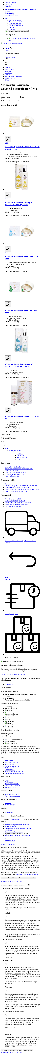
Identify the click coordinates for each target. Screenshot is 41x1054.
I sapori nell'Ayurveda (12, 476)
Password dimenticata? (12, 784)
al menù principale (10, 2)
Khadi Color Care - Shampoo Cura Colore (18, 502)
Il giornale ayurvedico (12, 794)
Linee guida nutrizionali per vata (15, 467)
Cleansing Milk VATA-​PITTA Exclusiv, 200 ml (20, 365)
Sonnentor (8, 484)
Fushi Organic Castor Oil (13, 506)
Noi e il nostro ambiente (12, 796)
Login (7, 50)
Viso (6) (19, 459)
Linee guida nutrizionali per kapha (15, 472)
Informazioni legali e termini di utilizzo (17, 825)
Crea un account (10, 57)
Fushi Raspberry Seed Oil (13, 499)
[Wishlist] (6, 60)
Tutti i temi (12, 29)
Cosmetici (16, 452)
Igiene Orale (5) (22, 457)
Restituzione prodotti (15, 22)
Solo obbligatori (12, 878)
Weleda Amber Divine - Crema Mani (16, 504)
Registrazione (9, 782)
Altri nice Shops (10, 841)
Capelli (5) (20, 454)
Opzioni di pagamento (16, 25)
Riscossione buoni (10, 787)
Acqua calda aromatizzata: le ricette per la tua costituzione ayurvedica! (19, 469)
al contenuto (8, 4)
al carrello (8, 6)
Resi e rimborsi (9, 764)
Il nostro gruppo (10, 804)
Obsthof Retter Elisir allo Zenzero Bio (17, 487)
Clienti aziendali (10, 770)
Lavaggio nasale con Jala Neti (14, 474)
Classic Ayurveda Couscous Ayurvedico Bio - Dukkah (22, 489)
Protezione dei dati (10, 826)
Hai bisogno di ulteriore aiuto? (14, 773)
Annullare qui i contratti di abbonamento (17, 835)
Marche (7, 448)
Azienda (7, 839)
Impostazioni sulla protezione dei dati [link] (16, 834)
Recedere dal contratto (8, 844)
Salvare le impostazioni (8, 1050)
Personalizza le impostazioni (27, 878)
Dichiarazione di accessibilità (14, 832)
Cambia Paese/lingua (17, 816)
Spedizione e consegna (12, 762)
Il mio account (9, 768)
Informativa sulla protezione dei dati (27, 874)
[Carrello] (22, 63)
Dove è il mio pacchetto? (12, 785)
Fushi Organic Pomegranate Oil (15, 501)
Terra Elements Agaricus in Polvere (16, 491)
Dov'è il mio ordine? (15, 20)
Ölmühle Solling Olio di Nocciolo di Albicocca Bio (21, 486)
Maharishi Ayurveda (15, 450)
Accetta (4, 878)
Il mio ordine (9, 761)
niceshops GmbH (15, 819)
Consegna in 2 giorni (11, 15)
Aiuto (6, 18)
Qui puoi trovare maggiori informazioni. (13, 674)
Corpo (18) (20, 455)
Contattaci (12, 27)
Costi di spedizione (15, 24)
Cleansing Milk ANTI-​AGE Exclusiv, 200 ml (20, 203)
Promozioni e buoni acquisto (14, 771)
